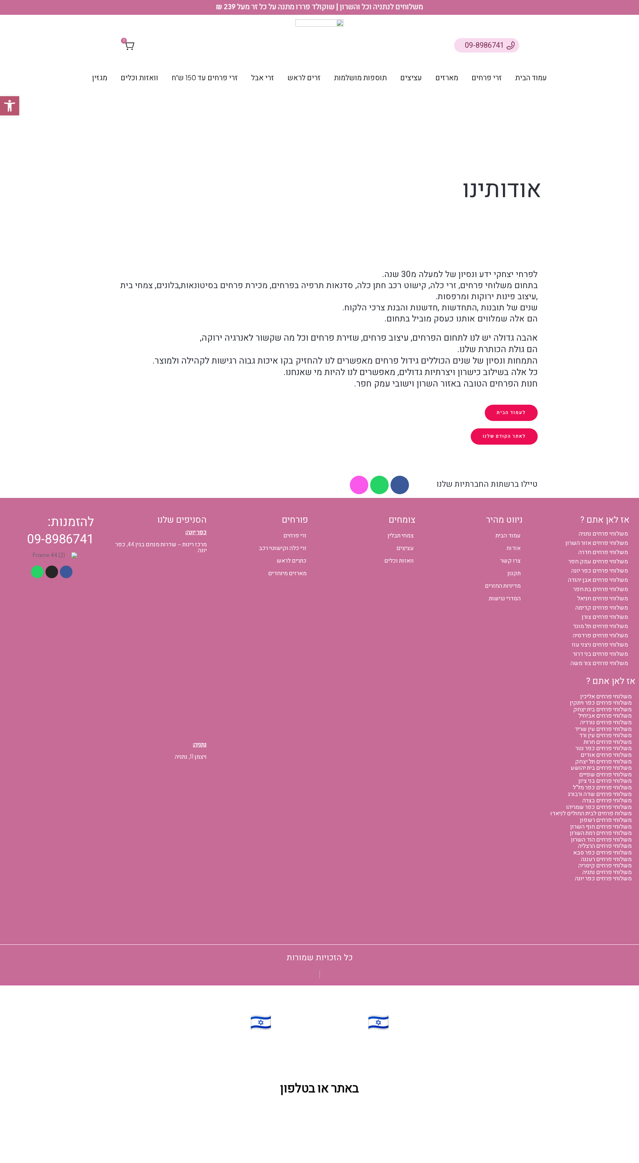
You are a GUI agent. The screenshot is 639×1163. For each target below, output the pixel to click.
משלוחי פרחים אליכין (606, 696)
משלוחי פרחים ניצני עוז (600, 644)
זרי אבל (262, 77)
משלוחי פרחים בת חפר (600, 589)
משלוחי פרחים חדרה (603, 552)
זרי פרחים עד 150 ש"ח (205, 77)
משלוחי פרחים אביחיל (605, 715)
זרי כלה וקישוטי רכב (283, 548)
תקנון (514, 573)
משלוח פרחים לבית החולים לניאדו (591, 813)
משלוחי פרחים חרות (608, 742)
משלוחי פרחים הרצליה (605, 846)
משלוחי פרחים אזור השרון (596, 543)
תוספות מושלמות (360, 77)
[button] (9, 105)
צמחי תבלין (401, 535)
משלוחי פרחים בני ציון (605, 781)
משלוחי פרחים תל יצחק (603, 761)
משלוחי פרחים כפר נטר (603, 748)
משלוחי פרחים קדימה (601, 607)
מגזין (99, 77)
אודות (514, 548)
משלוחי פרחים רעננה (606, 859)
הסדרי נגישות (505, 598)
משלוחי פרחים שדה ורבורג (600, 794)
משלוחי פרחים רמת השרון (601, 833)
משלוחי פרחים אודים (606, 755)
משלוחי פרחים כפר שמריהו (599, 807)
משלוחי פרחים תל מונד (600, 626)
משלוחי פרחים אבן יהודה (598, 580)
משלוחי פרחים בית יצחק (602, 709)
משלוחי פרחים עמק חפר (598, 561)
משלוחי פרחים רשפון (606, 820)
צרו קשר (510, 560)
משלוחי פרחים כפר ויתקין (601, 703)
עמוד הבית (531, 77)
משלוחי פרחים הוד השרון (601, 839)
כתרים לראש (292, 560)
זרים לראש (304, 77)
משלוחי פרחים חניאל (602, 598)
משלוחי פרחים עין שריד (603, 729)
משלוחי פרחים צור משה (599, 663)
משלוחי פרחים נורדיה (606, 722)
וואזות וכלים (139, 77)
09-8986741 (484, 45)
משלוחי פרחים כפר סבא (602, 852)
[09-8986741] (510, 45)
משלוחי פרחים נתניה (603, 533)
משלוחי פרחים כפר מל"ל (602, 787)
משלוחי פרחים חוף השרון (601, 826)
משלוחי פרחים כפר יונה (599, 570)
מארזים (446, 77)
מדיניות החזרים (503, 586)
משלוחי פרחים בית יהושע (601, 768)
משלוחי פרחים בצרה (607, 800)
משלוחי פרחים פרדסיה (600, 635)
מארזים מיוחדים (287, 573)
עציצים (411, 77)
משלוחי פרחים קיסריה (605, 865)
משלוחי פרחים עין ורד (605, 735)
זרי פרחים (486, 77)
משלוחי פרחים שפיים (605, 774)
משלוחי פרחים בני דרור (600, 654)
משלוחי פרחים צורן (605, 617)
